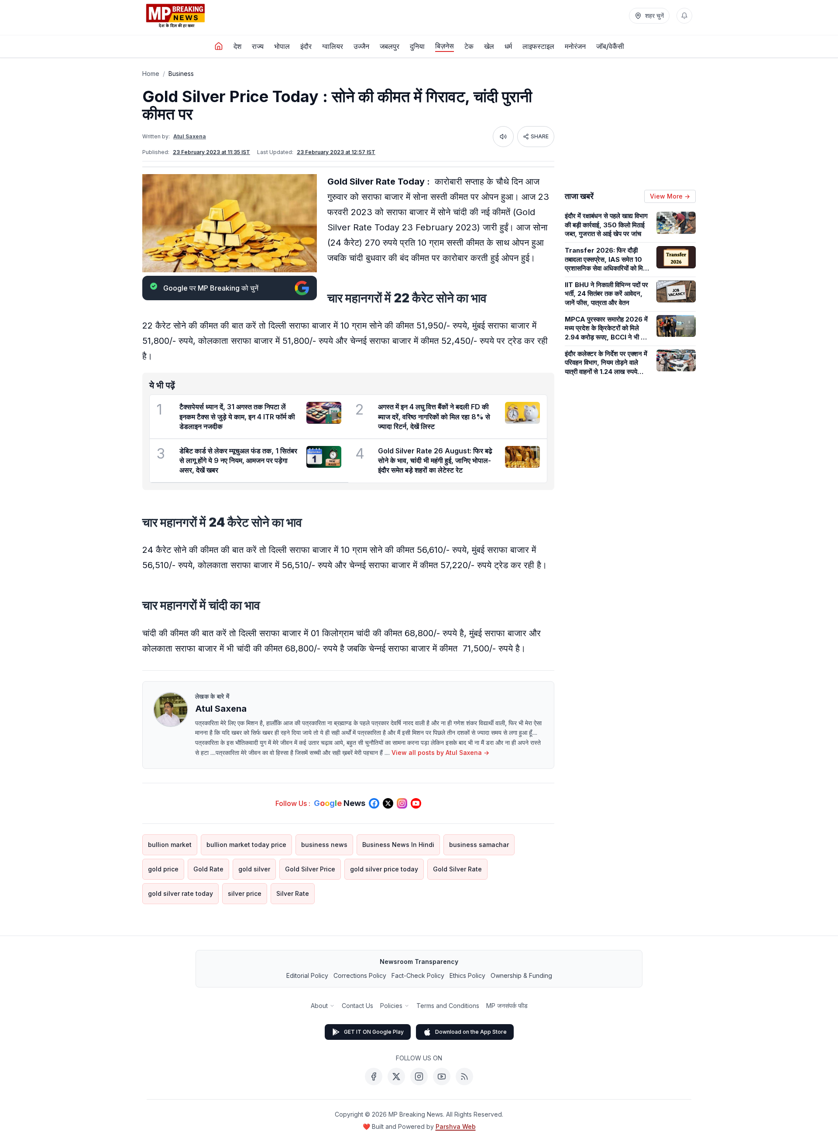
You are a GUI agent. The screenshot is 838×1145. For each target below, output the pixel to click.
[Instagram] (419, 1076)
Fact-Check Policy (418, 975)
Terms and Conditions (447, 1005)
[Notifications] (684, 16)
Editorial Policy (307, 975)
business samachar (479, 844)
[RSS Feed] (464, 1076)
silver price (244, 893)
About (319, 1005)
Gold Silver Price (310, 869)
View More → (670, 196)
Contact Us (357, 1005)
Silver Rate (292, 893)
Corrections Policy (359, 975)
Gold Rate (208, 869)
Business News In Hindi (398, 844)
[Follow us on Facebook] (374, 803)
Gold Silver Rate (457, 869)
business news (324, 844)
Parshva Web (456, 1126)
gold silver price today (384, 869)
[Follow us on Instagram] (402, 803)
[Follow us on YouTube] (416, 803)
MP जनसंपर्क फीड (507, 1005)
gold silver (254, 869)
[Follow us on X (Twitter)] (388, 803)
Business (181, 73)
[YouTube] (441, 1076)
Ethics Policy (467, 975)
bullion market (170, 844)
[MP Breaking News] (175, 15)
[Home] (218, 46)
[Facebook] (373, 1076)
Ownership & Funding (521, 975)
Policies (391, 1005)
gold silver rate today (180, 893)
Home (150, 73)
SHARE (540, 136)
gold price (163, 869)
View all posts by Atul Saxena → (440, 752)
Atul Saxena (189, 136)
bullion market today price (246, 844)
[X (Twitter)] (396, 1076)
